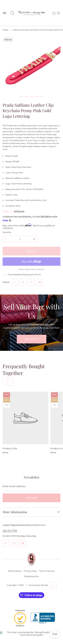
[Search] (12, 13)
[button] (21, 96)
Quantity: (7, 232)
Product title (10, 448)
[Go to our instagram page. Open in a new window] (14, 543)
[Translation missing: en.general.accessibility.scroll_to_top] (53, 585)
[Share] (14, 282)
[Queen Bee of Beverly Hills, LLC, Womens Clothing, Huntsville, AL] (43, 618)
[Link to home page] (31, 559)
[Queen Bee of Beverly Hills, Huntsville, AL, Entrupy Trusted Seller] (18, 627)
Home (5, 30)
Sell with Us (32, 339)
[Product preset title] (25, 418)
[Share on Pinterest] (40, 282)
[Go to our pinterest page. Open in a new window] (22, 543)
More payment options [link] (31, 269)
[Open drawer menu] (4, 13)
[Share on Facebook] (23, 282)
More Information (15, 512)
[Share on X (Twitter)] (31, 282)
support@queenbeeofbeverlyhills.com (24, 525)
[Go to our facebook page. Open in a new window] (6, 543)
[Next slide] (10, 381)
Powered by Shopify (38, 585)
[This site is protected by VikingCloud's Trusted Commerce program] (31, 633)
